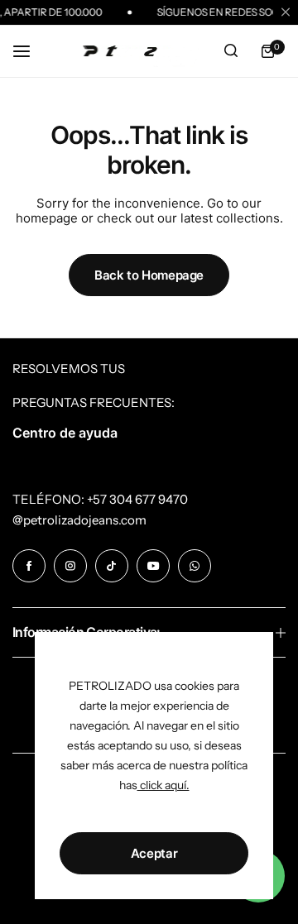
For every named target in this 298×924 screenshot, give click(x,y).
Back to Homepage (149, 275)
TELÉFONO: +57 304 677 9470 (100, 499)
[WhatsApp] (194, 565)
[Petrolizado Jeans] (134, 51)
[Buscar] (231, 51)
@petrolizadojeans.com (79, 520)
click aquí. (163, 785)
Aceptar (154, 853)
